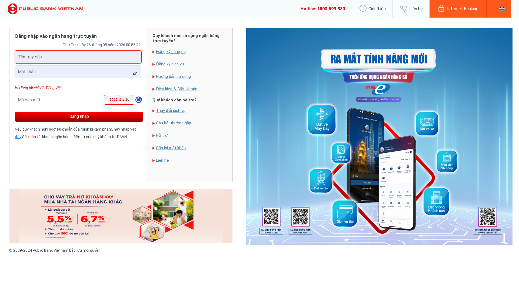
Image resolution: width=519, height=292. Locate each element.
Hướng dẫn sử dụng (173, 76)
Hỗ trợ (162, 135)
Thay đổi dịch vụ (170, 110)
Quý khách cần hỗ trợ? (174, 100)
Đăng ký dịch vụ (170, 64)
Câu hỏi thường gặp (173, 123)
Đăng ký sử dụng (171, 51)
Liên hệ (162, 160)
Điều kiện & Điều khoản (176, 89)
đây (18, 137)
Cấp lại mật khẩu (171, 147)
